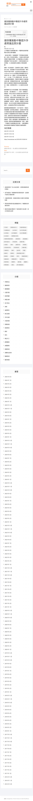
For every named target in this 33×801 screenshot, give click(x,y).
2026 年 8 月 (8, 377)
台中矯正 (6, 233)
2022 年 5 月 (8, 550)
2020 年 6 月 (8, 632)
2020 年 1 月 (8, 649)
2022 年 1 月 (8, 564)
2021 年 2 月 (8, 603)
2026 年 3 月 (8, 394)
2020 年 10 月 (8, 617)
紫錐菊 (12, 253)
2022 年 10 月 (8, 532)
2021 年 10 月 (8, 575)
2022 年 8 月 (8, 539)
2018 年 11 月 (8, 699)
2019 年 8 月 (8, 667)
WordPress (26, 798)
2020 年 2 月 (8, 646)
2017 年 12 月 (8, 734)
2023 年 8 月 (8, 497)
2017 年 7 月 (8, 752)
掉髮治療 (7, 299)
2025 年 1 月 (8, 437)
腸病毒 (5, 256)
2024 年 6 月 (8, 462)
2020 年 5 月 (8, 635)
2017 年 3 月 (8, 766)
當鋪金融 (7, 324)
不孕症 (5, 227)
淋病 (12, 244)
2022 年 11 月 (8, 529)
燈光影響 (7, 313)
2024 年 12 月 (8, 440)
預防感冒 (6, 264)
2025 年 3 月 (8, 433)
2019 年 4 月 (8, 681)
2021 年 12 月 (8, 568)
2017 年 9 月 (8, 745)
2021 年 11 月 (8, 571)
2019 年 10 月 (8, 660)
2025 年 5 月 (8, 426)
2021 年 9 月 (8, 578)
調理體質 (7, 342)
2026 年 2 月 (8, 398)
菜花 (18, 256)
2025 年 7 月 (8, 419)
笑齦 (24, 250)
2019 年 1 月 (8, 692)
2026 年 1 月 (8, 401)
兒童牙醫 (7, 292)
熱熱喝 (24, 244)
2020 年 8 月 (8, 624)
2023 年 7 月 (8, 500)
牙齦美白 (6, 250)
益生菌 (18, 250)
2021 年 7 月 (8, 585)
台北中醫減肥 (23, 233)
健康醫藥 (15, 27)
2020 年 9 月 (8, 621)
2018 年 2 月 (8, 727)
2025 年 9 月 (8, 412)
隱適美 (13, 261)
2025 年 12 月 (8, 405)
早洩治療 (15, 241)
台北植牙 (6, 236)
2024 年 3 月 (8, 472)
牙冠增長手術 (7, 247)
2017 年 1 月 (8, 773)
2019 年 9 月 (8, 663)
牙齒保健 (7, 321)
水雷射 (5, 244)
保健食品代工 (14, 227)
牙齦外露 (24, 247)
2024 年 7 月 (8, 458)
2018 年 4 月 (8, 720)
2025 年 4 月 (8, 430)
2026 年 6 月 (8, 384)
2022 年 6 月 (8, 547)
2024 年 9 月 (8, 451)
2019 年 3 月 (8, 685)
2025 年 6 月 (8, 423)
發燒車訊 (7, 328)
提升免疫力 (7, 241)
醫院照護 (7, 360)
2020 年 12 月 (8, 610)
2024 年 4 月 (8, 469)
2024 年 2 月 (8, 476)
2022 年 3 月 (8, 557)
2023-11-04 (8, 18)
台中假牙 (15, 230)
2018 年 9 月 (8, 706)
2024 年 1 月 (8, 479)
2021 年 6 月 (8, 589)
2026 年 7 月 (8, 380)
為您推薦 (14, 36)
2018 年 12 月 (8, 695)
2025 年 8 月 (8, 415)
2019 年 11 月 (8, 656)
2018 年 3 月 (8, 724)
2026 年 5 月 (8, 387)
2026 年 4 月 (8, 391)
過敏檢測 (6, 259)
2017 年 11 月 (8, 738)
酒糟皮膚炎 (14, 259)
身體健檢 (7, 345)
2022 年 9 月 (8, 536)
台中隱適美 (14, 233)
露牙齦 (19, 261)
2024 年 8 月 (8, 454)
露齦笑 (25, 261)
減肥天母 (18, 244)
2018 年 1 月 (8, 731)
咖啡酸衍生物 (15, 236)
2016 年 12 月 (8, 777)
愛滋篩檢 (25, 238)
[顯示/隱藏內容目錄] (23, 32)
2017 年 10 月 (8, 741)
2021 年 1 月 (8, 607)
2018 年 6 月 (8, 713)
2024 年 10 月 (8, 447)
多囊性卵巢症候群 (8, 238)
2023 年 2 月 (8, 518)
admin (9, 27)
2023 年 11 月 (8, 486)
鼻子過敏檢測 (20, 264)
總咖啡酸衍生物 (20, 253)
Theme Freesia (16, 798)
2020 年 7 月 (8, 628)
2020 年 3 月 (8, 642)
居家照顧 (7, 296)
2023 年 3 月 (8, 515)
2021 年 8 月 (8, 582)
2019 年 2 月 (8, 688)
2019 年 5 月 (8, 678)
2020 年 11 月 (8, 614)
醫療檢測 (7, 356)
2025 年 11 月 (8, 408)
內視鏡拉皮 (7, 230)
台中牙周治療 (23, 230)
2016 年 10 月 (8, 784)
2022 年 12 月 (8, 525)
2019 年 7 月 (8, 670)
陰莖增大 (22, 259)
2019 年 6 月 (8, 674)
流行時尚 (7, 303)
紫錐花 (5, 253)
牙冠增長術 (16, 247)
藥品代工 (7, 338)
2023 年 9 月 (8, 493)
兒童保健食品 (23, 227)
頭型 (13, 264)
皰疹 (13, 250)
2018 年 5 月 (8, 717)
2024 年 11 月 (8, 444)
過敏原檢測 (24, 256)
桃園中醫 (22, 241)
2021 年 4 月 (8, 596)
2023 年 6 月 (8, 504)
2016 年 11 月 (8, 780)
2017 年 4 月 (8, 763)
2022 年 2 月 (8, 561)
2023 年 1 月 (8, 522)
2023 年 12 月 (8, 483)
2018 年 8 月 (8, 709)
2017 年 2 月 (8, 770)
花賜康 (12, 256)
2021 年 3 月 (8, 600)
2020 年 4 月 (8, 639)
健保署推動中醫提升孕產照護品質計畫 (15, 34)
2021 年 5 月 (8, 593)
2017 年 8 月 (8, 748)
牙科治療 (7, 317)
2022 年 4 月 (8, 554)
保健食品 (7, 282)
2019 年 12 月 (8, 653)
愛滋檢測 (18, 238)
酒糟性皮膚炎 (8, 352)
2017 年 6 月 (8, 755)
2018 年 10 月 (8, 702)
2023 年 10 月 (8, 490)
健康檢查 (7, 285)
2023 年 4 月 (8, 511)
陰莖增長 (6, 261)
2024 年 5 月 (8, 465)
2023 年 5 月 (8, 508)
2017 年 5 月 (8, 759)
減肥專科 (7, 310)
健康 (8, 3)
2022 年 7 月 (8, 543)
